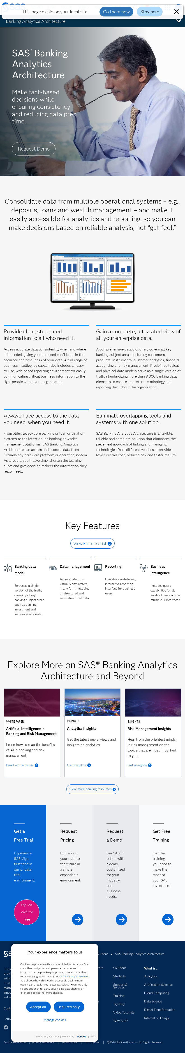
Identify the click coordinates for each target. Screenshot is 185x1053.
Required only (69, 1007)
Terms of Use (69, 1042)
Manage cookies (55, 1020)
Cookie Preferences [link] (15, 1042)
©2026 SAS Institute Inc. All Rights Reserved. (135, 1042)
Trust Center (92, 1042)
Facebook (6, 1029)
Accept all (38, 1007)
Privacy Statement (43, 1042)
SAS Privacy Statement (75, 976)
